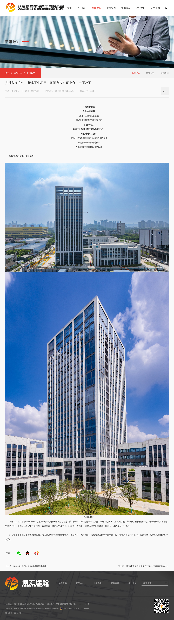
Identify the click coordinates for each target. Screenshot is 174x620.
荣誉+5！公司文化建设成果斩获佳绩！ (30, 566)
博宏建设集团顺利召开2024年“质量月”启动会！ (147, 566)
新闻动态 (136, 73)
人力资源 (155, 8)
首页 (69, 8)
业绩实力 (111, 8)
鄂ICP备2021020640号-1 (79, 604)
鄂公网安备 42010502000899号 (76, 608)
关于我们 (81, 8)
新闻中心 (96, 8)
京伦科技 (17, 613)
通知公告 (150, 73)
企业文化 (140, 8)
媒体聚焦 (165, 73)
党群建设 (125, 8)
